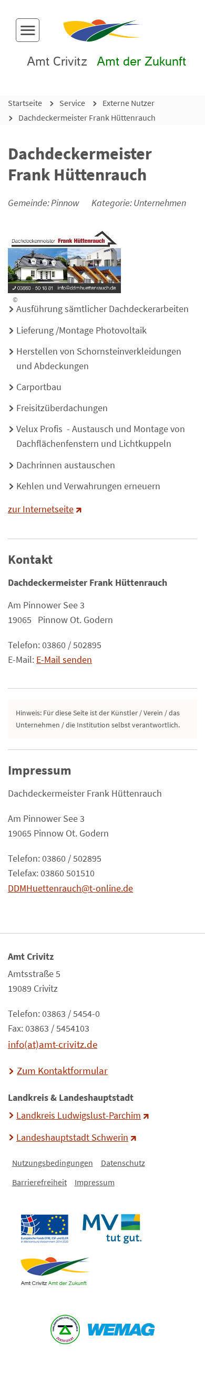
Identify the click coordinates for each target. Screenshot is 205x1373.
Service (72, 103)
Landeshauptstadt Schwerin (72, 1137)
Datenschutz (123, 1162)
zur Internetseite (41, 509)
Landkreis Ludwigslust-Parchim (78, 1115)
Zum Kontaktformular (62, 1070)
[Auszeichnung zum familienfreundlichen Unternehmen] (65, 1329)
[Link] (55, 1271)
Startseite (25, 103)
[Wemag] (121, 1329)
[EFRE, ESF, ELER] (44, 1228)
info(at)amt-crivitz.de (52, 1044)
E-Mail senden (64, 660)
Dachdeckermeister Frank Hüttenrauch (87, 117)
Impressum (95, 1182)
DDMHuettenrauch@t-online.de (70, 888)
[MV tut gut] (112, 1228)
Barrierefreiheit (39, 1182)
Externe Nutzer (128, 103)
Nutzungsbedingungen (52, 1162)
